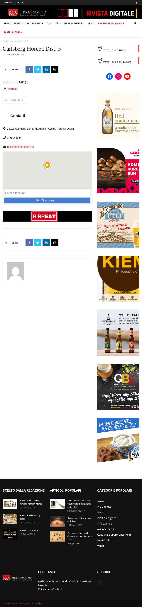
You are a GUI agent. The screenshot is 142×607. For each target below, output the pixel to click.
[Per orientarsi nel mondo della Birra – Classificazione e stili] (57, 536)
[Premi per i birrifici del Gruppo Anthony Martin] (10, 504)
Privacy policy (25, 603)
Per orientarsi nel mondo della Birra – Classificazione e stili (79, 536)
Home (7, 23)
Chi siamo (7, 2)
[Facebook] (136, 2)
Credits (38, 603)
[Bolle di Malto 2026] (10, 534)
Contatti (19, 2)
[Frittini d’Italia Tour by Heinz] (10, 519)
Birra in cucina (73, 23)
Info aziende (33, 23)
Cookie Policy (10, 603)
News (17, 23)
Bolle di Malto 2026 (29, 530)
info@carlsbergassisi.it (20, 146)
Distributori (12, 32)
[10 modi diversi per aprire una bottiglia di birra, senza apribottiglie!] (57, 504)
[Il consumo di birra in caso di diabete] (57, 521)
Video (91, 23)
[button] (135, 23)
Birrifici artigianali (109, 23)
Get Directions (45, 200)
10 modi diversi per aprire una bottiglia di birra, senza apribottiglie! (79, 503)
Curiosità (52, 23)
